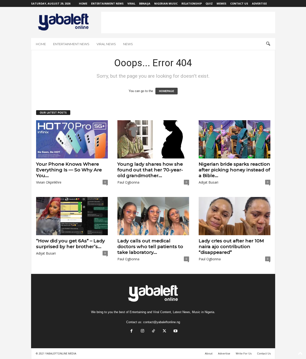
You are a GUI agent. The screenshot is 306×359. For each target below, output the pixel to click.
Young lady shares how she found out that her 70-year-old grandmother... (150, 169)
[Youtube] (175, 331)
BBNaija (144, 3)
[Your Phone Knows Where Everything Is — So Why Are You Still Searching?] (72, 139)
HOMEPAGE (166, 91)
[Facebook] (131, 331)
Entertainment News (107, 3)
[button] (268, 44)
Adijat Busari (208, 182)
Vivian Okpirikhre (48, 182)
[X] (164, 331)
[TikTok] (153, 331)
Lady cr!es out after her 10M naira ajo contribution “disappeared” (231, 246)
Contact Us (239, 3)
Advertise (259, 3)
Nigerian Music (166, 3)
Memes (221, 3)
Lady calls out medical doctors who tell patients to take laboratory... (150, 246)
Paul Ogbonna (128, 182)
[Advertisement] (188, 22)
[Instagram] (142, 331)
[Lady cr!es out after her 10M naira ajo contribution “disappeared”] (234, 216)
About (209, 353)
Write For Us (243, 353)
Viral (131, 3)
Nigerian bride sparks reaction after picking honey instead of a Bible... (234, 169)
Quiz (209, 3)
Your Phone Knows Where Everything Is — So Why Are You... (69, 169)
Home (83, 3)
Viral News (106, 44)
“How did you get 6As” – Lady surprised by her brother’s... (70, 243)
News (128, 44)
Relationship (191, 3)
